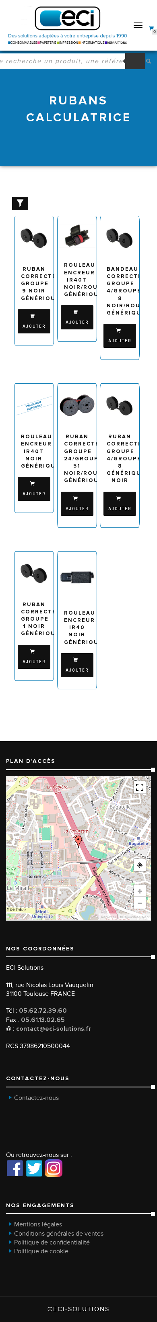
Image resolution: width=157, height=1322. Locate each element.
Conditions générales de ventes (58, 1234)
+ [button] (140, 890)
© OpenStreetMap (134, 917)
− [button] (140, 902)
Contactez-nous (36, 1098)
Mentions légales (38, 1224)
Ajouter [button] (34, 326)
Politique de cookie (41, 1251)
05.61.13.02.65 (43, 1020)
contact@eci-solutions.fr (53, 1029)
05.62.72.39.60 (43, 1011)
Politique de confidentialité (52, 1242)
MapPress (108, 917)
